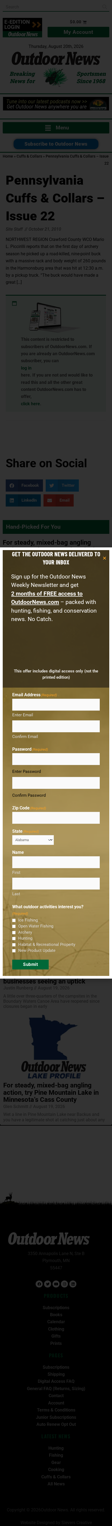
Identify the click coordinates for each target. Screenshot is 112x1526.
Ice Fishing (28, 920)
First (16, 872)
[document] (56, 763)
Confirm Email (25, 736)
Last (16, 893)
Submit (30, 964)
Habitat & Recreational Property (46, 944)
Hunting (25, 938)
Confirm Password (29, 795)
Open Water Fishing (35, 926)
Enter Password (26, 771)
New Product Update (36, 950)
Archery (25, 932)
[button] (104, 558)
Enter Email (22, 715)
